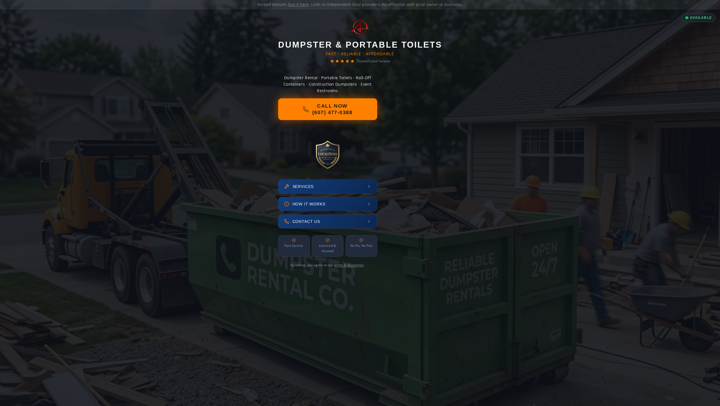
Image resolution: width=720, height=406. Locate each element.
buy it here (298, 4)
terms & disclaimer (349, 265)
